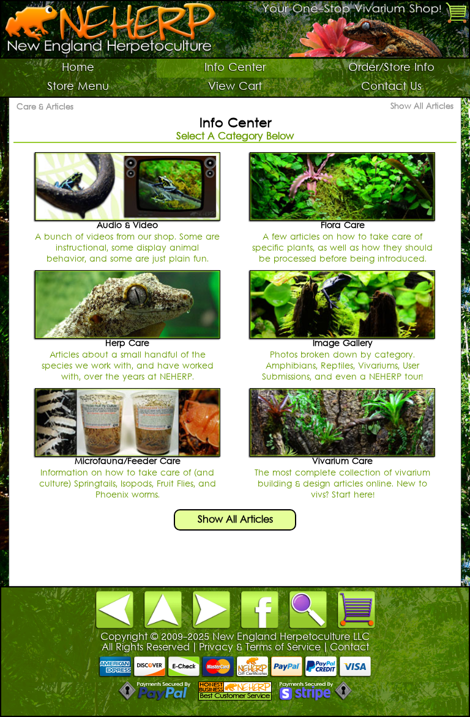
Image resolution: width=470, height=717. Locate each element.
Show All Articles (421, 106)
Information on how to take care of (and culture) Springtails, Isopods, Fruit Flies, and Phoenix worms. (127, 478)
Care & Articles (45, 107)
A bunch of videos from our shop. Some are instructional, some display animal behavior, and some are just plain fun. (127, 242)
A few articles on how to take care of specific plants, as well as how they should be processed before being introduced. (342, 242)
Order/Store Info (391, 68)
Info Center (235, 68)
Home (78, 68)
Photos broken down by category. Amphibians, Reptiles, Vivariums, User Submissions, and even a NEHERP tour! (342, 360)
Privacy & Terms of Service (260, 648)
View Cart (235, 87)
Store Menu (78, 87)
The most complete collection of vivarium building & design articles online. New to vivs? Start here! (342, 478)
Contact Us (391, 87)
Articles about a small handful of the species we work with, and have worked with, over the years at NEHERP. (128, 360)
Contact (349, 648)
